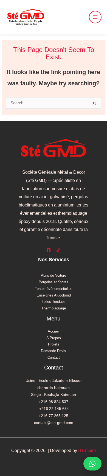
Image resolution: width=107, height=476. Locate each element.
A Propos (53, 338)
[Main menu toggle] (95, 17)
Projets (53, 344)
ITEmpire (87, 450)
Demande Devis (53, 351)
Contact (53, 357)
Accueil (54, 331)
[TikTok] (58, 250)
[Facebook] (48, 250)
